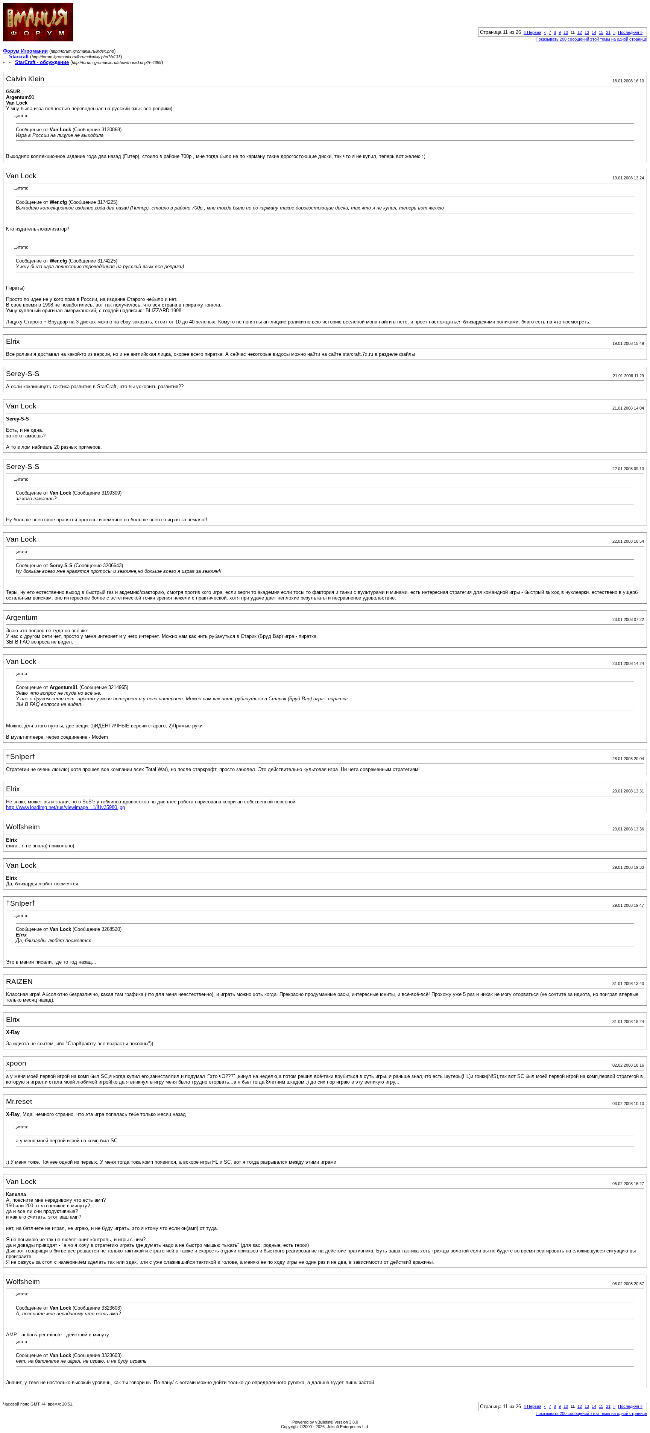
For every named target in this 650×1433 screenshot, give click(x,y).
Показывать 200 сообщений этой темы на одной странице (591, 39)
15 (601, 32)
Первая (532, 32)
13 (587, 32)
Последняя (630, 32)
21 (608, 32)
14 (594, 32)
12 (579, 32)
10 (565, 32)
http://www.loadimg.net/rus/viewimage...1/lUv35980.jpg (65, 807)
